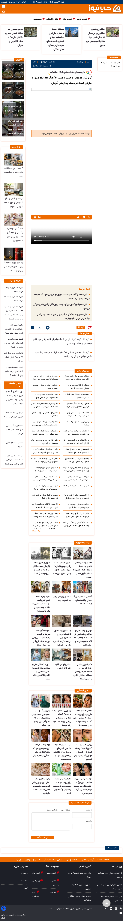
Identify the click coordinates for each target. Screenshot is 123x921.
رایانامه (89, 821)
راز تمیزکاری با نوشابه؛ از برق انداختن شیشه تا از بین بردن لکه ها (13, 266)
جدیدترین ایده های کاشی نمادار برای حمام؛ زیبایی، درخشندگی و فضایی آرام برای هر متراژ (62, 638)
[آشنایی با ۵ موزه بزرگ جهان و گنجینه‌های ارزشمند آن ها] (82, 587)
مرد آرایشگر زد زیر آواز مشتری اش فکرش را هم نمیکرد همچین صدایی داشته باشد (76, 442)
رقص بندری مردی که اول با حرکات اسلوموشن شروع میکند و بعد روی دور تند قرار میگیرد (44, 460)
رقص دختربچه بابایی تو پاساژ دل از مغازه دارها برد (76, 396)
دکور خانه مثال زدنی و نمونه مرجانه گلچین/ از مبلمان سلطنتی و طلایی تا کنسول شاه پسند (41, 672)
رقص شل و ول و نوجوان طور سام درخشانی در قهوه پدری (44, 442)
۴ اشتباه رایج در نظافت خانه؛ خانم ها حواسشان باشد (13, 172)
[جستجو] (3, 12)
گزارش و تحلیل (87, 860)
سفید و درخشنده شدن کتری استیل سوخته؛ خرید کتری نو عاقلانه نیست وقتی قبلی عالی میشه (41, 604)
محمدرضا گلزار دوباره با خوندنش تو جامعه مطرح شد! (45, 497)
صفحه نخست (103, 860)
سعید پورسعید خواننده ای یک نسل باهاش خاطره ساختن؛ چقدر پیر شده (45, 515)
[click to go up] (106, 903)
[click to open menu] (3, 7)
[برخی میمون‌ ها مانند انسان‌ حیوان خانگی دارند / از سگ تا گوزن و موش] (30, 32)
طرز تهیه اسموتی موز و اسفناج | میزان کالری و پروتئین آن (14, 110)
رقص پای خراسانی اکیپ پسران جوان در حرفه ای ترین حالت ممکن (77, 460)
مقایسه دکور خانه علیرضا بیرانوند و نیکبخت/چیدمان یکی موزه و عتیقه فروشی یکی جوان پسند (41, 638)
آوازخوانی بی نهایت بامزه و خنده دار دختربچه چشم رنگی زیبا (76, 432)
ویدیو (19, 860)
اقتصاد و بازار (72, 860)
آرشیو (26, 888)
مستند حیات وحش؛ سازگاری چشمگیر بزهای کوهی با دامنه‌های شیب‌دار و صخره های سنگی (55, 39)
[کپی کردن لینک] (88, 217)
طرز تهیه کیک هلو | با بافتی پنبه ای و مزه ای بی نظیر (14, 91)
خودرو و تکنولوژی (33, 860)
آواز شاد (80, 327)
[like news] (35, 217)
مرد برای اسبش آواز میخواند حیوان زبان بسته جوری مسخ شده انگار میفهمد (46, 469)
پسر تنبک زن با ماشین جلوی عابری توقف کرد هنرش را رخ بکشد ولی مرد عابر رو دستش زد (45, 396)
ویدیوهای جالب (83, 371)
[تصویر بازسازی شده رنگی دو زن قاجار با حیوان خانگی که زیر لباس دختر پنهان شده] (61, 553)
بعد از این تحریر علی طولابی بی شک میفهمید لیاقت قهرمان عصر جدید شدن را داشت (45, 423)
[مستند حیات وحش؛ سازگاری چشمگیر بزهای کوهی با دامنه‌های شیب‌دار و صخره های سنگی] (71, 32)
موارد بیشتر (36, 531)
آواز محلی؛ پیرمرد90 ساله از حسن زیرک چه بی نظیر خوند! (46, 487)
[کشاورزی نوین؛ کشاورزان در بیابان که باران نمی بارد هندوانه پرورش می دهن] (112, 32)
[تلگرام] (48, 328)
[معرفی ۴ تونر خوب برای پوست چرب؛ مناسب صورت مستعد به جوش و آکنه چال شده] (61, 769)
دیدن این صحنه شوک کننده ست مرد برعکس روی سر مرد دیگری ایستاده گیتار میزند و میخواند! (45, 432)
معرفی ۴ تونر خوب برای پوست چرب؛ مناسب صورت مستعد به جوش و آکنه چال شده (62, 786)
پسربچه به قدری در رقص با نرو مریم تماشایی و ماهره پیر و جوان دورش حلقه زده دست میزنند (45, 378)
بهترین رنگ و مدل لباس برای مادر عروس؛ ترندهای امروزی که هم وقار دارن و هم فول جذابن (40, 718)
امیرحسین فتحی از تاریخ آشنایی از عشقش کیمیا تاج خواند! (76, 451)
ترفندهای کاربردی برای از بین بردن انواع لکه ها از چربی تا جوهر (13, 202)
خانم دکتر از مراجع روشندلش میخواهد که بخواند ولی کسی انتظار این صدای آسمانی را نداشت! (77, 515)
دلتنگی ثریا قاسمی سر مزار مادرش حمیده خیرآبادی (78, 387)
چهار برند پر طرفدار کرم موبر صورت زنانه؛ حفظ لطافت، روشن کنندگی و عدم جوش (41, 750)
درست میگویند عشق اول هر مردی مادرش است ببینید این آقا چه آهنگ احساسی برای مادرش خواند (45, 525)
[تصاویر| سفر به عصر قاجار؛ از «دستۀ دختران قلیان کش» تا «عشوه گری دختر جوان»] (82, 553)
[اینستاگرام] (115, 909)
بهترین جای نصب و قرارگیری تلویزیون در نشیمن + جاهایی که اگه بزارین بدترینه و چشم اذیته (83, 638)
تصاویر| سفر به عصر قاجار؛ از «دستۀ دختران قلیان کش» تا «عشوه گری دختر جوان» (82, 570)
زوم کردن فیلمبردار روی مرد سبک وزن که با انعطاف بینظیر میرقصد (76, 469)
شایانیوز (58, 908)
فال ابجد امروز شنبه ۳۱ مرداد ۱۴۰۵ (110, 64)
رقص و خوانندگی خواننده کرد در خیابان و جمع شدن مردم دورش (45, 451)
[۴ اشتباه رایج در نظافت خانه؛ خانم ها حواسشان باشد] (13, 159)
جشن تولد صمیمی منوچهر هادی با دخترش (45, 414)
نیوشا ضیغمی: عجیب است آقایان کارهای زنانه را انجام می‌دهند (14, 460)
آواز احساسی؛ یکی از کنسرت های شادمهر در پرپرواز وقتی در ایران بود (76, 497)
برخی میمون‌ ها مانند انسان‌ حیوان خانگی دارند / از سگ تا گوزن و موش (14, 37)
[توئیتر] (40, 328)
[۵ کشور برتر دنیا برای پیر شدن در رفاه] (61, 587)
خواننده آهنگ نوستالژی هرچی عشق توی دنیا (45, 387)
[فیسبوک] (32, 328)
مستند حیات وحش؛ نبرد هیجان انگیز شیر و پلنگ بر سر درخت (76, 378)
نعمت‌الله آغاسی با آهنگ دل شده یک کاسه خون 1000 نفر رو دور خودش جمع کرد (76, 524)
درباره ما (12, 2)
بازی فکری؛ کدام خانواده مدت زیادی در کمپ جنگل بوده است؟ (14, 329)
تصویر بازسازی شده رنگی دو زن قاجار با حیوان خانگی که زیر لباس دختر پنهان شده (62, 568)
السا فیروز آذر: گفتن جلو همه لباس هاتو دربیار (14, 430)
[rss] (120, 909)
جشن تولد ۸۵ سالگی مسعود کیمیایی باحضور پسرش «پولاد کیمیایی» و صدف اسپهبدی (77, 405)
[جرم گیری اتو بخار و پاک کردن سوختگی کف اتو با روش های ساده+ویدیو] (13, 219)
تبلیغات (4, 2)
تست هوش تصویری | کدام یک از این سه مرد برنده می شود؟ (13, 343)
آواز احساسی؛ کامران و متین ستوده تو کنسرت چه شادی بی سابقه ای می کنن (77, 478)
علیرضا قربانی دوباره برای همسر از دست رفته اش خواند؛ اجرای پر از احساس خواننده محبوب (45, 405)
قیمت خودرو (52, 873)
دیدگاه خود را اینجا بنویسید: (58, 810)
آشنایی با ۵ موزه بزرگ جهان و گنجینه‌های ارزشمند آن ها (82, 600)
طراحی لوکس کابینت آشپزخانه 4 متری (62, 666)
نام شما (89, 810)
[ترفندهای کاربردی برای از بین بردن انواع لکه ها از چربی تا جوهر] (13, 189)
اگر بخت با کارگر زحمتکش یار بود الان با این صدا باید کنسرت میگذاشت (45, 506)
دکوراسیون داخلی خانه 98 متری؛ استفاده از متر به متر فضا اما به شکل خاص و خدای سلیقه (82, 672)
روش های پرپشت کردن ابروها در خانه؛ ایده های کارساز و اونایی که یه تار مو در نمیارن (83, 752)
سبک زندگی (49, 860)
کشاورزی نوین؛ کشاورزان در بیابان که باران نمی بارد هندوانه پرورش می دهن (95, 37)
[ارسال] (83, 217)
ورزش (60, 860)
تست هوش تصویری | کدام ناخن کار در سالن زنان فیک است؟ (14, 371)
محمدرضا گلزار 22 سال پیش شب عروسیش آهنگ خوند (77, 414)
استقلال (53, 892)
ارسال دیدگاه (42, 837)
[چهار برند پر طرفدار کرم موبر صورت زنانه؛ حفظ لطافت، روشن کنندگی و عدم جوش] (40, 735)
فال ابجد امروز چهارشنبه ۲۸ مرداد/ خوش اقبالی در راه (13, 357)
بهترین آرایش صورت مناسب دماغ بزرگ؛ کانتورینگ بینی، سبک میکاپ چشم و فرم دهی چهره (82, 786)
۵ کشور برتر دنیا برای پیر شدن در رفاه (62, 598)
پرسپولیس (36, 880)
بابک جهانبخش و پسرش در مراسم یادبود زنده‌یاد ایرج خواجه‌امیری (78, 506)
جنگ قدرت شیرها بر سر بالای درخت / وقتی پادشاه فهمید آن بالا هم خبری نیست (45, 478)
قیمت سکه (36, 873)
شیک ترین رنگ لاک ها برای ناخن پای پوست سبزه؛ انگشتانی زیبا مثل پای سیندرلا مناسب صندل (62, 752)
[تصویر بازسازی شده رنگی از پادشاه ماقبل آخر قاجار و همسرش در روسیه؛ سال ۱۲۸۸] (40, 553)
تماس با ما (21, 2)
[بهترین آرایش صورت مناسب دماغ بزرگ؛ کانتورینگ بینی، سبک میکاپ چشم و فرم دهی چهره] (82, 769)
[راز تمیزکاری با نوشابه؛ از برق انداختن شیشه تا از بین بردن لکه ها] (13, 254)
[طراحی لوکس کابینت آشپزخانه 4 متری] (61, 655)
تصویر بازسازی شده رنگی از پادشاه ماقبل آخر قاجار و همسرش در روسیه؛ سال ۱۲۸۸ (41, 568)
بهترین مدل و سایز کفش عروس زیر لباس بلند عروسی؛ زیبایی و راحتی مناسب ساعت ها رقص (41, 786)
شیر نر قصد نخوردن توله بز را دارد (76, 486)
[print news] (78, 217)
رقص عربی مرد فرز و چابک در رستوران (78, 423)
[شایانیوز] (105, 8)
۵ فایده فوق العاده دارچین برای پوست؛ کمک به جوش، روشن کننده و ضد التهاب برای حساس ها (82, 718)
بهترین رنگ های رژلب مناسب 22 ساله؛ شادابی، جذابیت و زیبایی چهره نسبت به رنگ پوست (61, 718)
